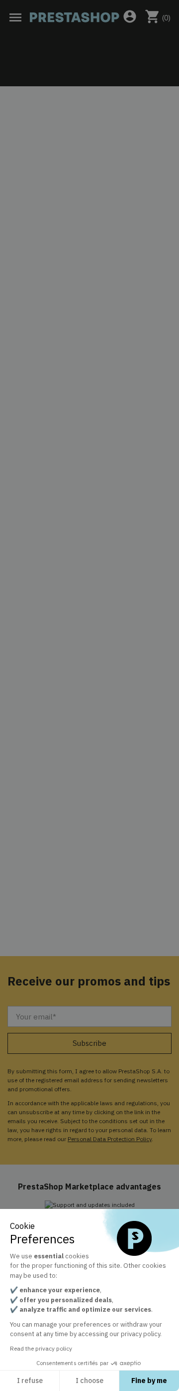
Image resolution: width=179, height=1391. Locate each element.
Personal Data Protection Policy (110, 1139)
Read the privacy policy (41, 1348)
